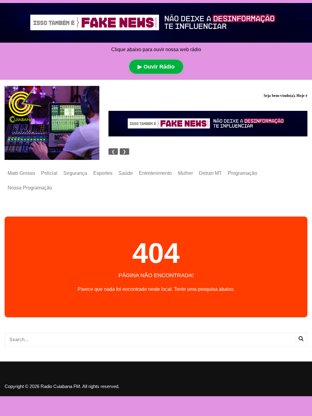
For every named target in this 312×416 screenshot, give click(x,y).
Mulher (185, 173)
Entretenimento (155, 173)
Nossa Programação (30, 187)
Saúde (126, 173)
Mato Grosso (21, 173)
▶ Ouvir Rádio (156, 67)
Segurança (75, 173)
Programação (242, 173)
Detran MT (210, 173)
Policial (49, 173)
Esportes (102, 173)
